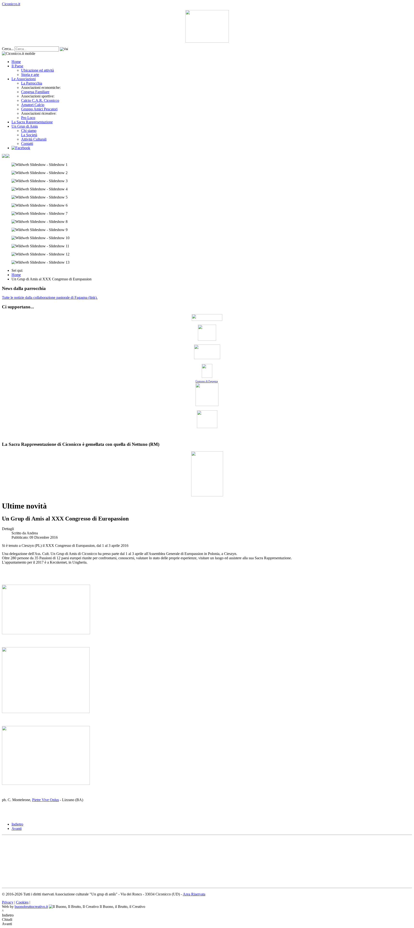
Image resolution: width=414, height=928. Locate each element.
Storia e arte (30, 75)
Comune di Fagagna (207, 381)
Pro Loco (28, 118)
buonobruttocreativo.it (31, 907)
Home (16, 62)
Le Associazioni (24, 79)
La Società (29, 135)
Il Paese (17, 66)
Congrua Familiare (35, 92)
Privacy (7, 902)
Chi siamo (28, 131)
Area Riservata (194, 894)
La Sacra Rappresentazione (32, 122)
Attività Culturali (33, 139)
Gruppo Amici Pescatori (39, 109)
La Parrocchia (31, 83)
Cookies (22, 902)
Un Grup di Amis (25, 126)
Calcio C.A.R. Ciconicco (40, 100)
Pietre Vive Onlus (45, 800)
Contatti (27, 143)
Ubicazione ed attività (37, 70)
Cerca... (8, 49)
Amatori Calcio (32, 105)
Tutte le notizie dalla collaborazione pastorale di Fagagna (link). (50, 297)
